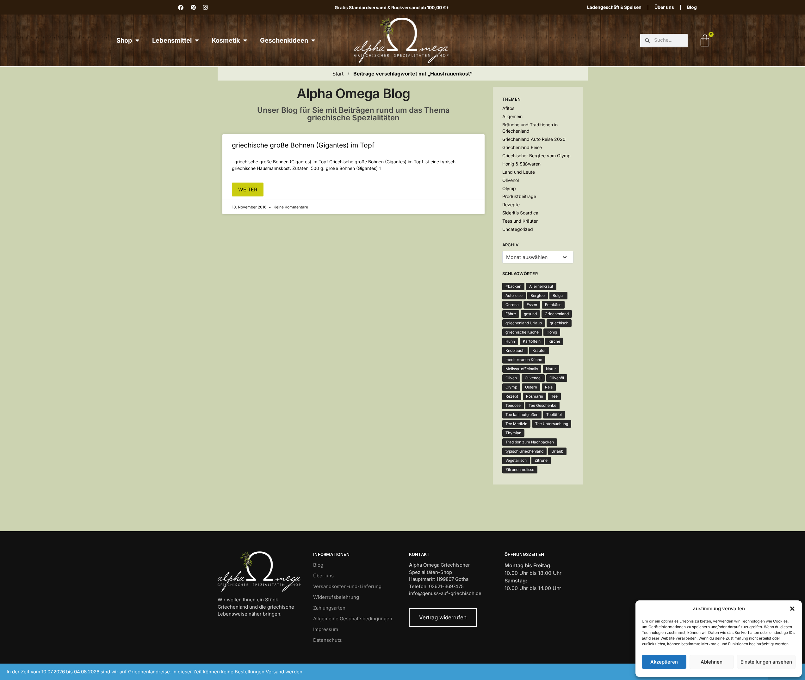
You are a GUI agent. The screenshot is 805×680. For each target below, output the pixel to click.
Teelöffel (554, 414)
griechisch (559, 323)
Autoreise (514, 295)
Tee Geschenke (542, 405)
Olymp (509, 188)
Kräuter (539, 350)
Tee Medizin (516, 423)
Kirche (554, 341)
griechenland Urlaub (523, 323)
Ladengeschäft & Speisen (614, 7)
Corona (512, 304)
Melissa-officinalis (521, 368)
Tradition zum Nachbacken (529, 442)
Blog (692, 7)
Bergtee (537, 295)
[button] (792, 608)
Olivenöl (510, 180)
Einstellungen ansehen (766, 662)
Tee (554, 396)
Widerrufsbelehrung (336, 597)
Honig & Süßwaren (521, 163)
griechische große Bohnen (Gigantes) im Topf (303, 145)
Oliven (511, 378)
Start (338, 73)
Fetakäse (553, 304)
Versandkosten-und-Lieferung (347, 586)
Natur (551, 368)
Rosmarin (534, 396)
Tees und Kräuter (520, 221)
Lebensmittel (172, 40)
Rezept (511, 396)
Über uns (664, 7)
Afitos (508, 108)
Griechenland (557, 313)
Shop (124, 40)
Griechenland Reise (522, 147)
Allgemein (512, 116)
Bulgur (558, 295)
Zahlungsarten (329, 608)
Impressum (325, 629)
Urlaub (557, 451)
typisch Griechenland (524, 451)
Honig (552, 332)
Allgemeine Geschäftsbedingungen (352, 619)
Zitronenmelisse (519, 469)
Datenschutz (327, 640)
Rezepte (511, 204)
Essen (532, 304)
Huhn (510, 341)
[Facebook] (181, 7)
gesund (530, 313)
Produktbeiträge (519, 196)
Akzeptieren (664, 662)
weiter (247, 189)
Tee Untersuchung (551, 423)
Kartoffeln (532, 341)
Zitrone (541, 460)
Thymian (513, 432)
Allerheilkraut (541, 286)
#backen (513, 286)
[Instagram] (205, 7)
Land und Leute (518, 172)
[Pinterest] (193, 7)
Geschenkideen (284, 40)
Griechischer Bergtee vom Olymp (536, 155)
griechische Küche (522, 332)
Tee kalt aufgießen (521, 414)
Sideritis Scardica (520, 212)
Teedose (513, 405)
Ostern (531, 387)
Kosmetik (226, 40)
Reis (549, 387)
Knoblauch (514, 350)
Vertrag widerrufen (443, 617)
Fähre (510, 313)
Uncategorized (517, 229)
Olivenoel (533, 378)
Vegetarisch (516, 460)
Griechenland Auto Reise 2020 (534, 139)
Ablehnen (711, 662)
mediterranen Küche (523, 359)
